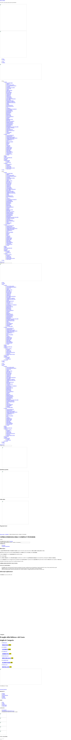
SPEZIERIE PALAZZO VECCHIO (12, 126)
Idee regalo (6, 158)
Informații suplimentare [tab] (6, 546)
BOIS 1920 (8, 91)
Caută (1, 445)
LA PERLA (8, 108)
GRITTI (7, 103)
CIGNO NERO (8, 187)
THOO (7, 131)
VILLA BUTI (8, 168)
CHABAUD (8, 95)
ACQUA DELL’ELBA (10, 84)
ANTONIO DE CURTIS (10, 87)
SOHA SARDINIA (9, 242)
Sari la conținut (2, 0)
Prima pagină (2, 534)
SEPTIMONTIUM (9, 215)
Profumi (5, 172)
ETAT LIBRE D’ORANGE (11, 98)
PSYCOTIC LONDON (10, 121)
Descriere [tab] (3, 545)
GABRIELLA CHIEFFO (10, 101)
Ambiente (5, 163)
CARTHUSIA (8, 94)
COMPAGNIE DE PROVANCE (11, 228)
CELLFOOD (8, 162)
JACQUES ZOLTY (9, 105)
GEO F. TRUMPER (9, 141)
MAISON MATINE (9, 201)
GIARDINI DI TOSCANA (10, 102)
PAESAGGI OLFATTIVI (10, 352)
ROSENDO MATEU (9, 123)
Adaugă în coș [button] (9, 589)
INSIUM (7, 143)
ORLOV (7, 118)
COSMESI (7, 534)
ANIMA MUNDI (9, 90)
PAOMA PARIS (9, 148)
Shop (3, 284)
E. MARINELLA (9, 97)
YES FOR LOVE (9, 153)
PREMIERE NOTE (9, 119)
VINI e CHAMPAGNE (8, 157)
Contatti (3, 361)
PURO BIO (8, 150)
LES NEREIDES (9, 200)
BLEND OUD (8, 93)
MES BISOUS (8, 112)
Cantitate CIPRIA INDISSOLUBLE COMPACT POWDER (10, 542)
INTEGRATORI (7, 160)
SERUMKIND (8, 151)
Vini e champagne (5, 695)
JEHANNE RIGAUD (10, 106)
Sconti (3, 169)
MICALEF (8, 113)
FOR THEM (8, 99)
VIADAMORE (8, 132)
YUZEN (7, 154)
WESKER (8, 133)
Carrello (3, 704)
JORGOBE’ (8, 145)
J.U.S (7, 107)
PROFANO (8, 120)
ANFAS (7, 89)
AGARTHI (8, 86)
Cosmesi (5, 134)
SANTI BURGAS (9, 214)
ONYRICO (8, 117)
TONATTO (8, 128)
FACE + (7, 140)
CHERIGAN (8, 186)
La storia (3, 59)
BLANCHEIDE (9, 92)
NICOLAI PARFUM (9, 116)
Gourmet (5, 159)
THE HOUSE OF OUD (10, 130)
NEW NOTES (8, 115)
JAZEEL (7, 104)
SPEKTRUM (8, 125)
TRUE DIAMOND (9, 129)
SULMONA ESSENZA (10, 127)
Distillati (5, 156)
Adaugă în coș (2, 543)
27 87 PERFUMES (9, 173)
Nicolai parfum (8, 257)
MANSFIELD (8, 111)
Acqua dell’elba (8, 164)
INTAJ (7, 144)
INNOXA (8, 142)
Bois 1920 (8, 165)
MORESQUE (8, 114)
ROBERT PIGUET (9, 122)
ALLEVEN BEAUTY (10, 135)
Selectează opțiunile (10, 584)
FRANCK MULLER (9, 100)
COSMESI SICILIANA (10, 229)
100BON (7, 83)
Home (3, 61)
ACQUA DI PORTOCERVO (11, 85)
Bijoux (5, 155)
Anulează (11, 541)
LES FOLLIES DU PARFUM (11, 109)
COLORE (2, 541)
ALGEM (7, 161)
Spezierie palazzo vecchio (10, 167)
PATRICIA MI (8, 149)
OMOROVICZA (9, 147)
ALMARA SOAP (9, 136)
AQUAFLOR (8, 88)
